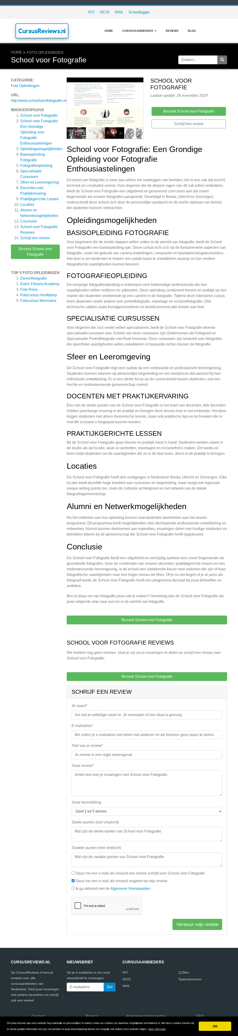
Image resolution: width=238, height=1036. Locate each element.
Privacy (92, 1016)
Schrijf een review (35, 238)
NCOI (104, 12)
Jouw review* (83, 766)
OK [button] (215, 1026)
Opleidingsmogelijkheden (41, 149)
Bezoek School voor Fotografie (35, 251)
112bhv (183, 972)
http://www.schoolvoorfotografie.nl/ (39, 101)
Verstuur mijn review (197, 924)
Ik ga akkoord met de (113, 889)
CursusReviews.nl (42, 31)
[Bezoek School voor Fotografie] (105, 109)
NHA (119, 12)
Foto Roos (28, 289)
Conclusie (28, 221)
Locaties (27, 205)
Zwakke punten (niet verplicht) (96, 848)
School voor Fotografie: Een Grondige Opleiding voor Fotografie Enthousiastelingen (39, 132)
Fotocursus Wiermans (38, 301)
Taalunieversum (190, 979)
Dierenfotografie (33, 278)
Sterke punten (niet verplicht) (95, 822)
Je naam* (79, 706)
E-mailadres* (82, 726)
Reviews (172, 30)
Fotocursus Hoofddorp (38, 295)
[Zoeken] (222, 59)
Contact (38, 1016)
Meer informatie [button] (157, 1029)
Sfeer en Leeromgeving (39, 182)
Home (109, 30)
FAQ (200, 1016)
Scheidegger (139, 12)
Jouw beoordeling (86, 802)
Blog (192, 30)
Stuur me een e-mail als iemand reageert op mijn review (121, 881)
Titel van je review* (87, 746)
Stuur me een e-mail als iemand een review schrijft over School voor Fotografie (140, 873)
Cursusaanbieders (137, 30)
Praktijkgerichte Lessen (39, 199)
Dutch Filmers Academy (40, 284)
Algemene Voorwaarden (130, 889)
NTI (91, 12)
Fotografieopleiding (36, 166)
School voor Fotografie (39, 115)
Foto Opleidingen (45, 53)
